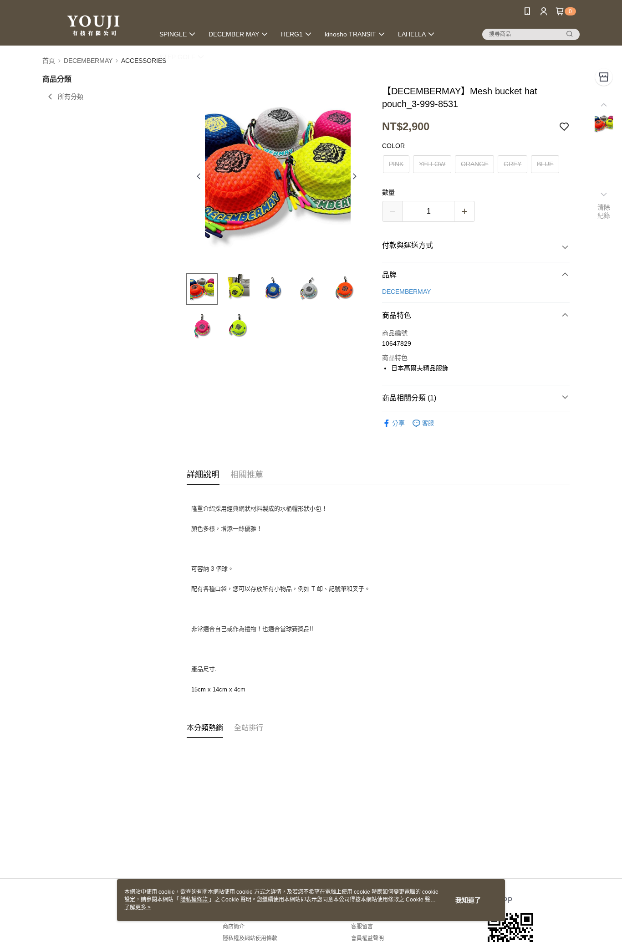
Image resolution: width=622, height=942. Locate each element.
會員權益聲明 (367, 938)
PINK (396, 164)
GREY (512, 164)
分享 (398, 423)
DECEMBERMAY (406, 291)
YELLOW (432, 164)
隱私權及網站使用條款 (250, 938)
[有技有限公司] (92, 24)
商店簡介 (234, 926)
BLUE (545, 164)
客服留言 (362, 926)
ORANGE (474, 164)
